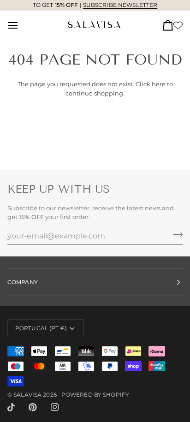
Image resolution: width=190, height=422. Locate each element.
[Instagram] (55, 407)
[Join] (175, 234)
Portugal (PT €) (41, 328)
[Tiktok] (11, 407)
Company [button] (22, 282)
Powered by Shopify (95, 394)
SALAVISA (27, 394)
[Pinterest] (33, 407)
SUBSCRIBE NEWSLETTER (120, 4)
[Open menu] (21, 26)
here (159, 84)
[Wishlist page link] (178, 25)
